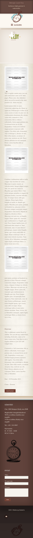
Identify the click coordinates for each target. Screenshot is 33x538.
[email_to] (6, 516)
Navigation (18, 25)
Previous (3, 78)
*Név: (6, 475)
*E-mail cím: (9, 481)
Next (29, 78)
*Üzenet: (7, 487)
